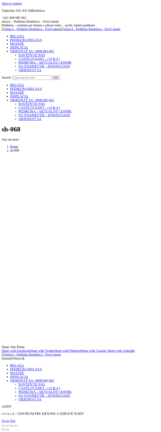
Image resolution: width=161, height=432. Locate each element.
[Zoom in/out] (16, 425)
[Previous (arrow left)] (3, 429)
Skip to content (12, 3)
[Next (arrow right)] (7, 429)
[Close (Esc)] (3, 425)
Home (14, 146)
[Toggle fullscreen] (11, 425)
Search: (7, 77)
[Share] (7, 425)
